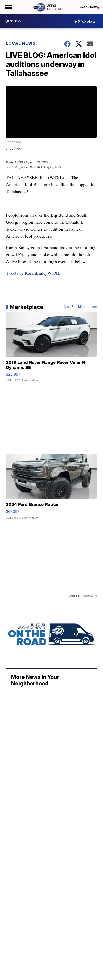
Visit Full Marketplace (80, 307)
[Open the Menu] (8, 7)
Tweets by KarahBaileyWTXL (33, 273)
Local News (21, 43)
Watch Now (88, 7)
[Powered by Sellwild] (89, 596)
